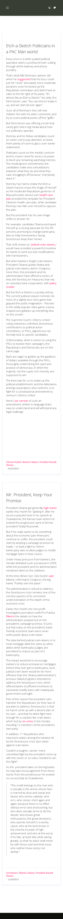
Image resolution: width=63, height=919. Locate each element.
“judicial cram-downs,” (43, 244)
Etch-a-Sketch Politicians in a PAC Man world (30, 48)
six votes (27, 721)
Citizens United (13, 462)
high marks (50, 508)
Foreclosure (12, 873)
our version (21, 400)
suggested (23, 79)
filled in (10, 616)
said (51, 576)
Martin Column (30, 462)
